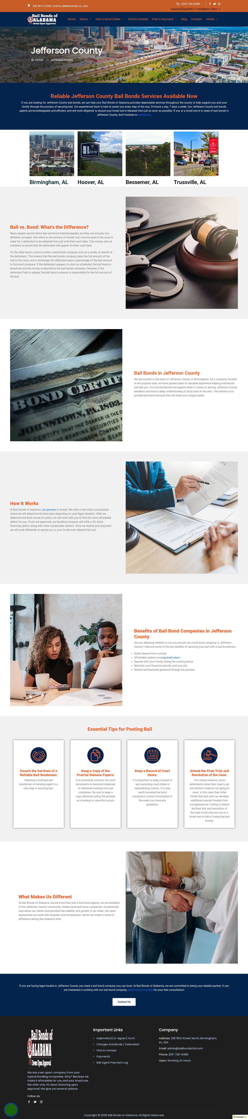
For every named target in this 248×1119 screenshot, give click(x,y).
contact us (144, 114)
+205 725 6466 (190, 4)
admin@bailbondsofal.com (185, 1048)
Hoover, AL (91, 182)
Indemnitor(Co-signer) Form (116, 1038)
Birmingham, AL (49, 182)
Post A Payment (162, 19)
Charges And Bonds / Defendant (118, 1044)
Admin (210, 19)
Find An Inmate (138, 19)
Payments (103, 1056)
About (84, 19)
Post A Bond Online (107, 19)
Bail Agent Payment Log (112, 1063)
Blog (184, 19)
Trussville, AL (190, 182)
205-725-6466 (178, 1054)
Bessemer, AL (142, 182)
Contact (196, 19)
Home (72, 19)
